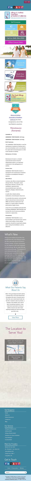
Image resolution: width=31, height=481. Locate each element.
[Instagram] (21, 7)
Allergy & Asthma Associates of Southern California (15, 117)
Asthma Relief (8, 431)
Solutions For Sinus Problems (12, 436)
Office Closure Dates (15, 42)
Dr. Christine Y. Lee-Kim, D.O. (12, 449)
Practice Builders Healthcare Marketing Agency (15, 478)
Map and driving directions (16, 357)
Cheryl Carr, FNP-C (9, 454)
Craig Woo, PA (8, 456)
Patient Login (11, 29)
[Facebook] (8, 7)
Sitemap (22, 468)
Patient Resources (9, 417)
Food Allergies (8, 438)
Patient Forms (11, 34)
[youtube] (16, 7)
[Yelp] (19, 7)
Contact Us (7, 420)
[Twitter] (14, 7)
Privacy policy (15, 468)
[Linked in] (11, 7)
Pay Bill (22, 34)
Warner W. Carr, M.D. (10, 447)
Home (6, 413)
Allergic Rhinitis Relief (10, 433)
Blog (6, 422)
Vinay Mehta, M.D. (9, 452)
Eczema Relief (8, 440)
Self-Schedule (15, 22)
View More (15, 317)
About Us (7, 415)
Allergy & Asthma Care (10, 429)
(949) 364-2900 (18, 38)
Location (22, 29)
